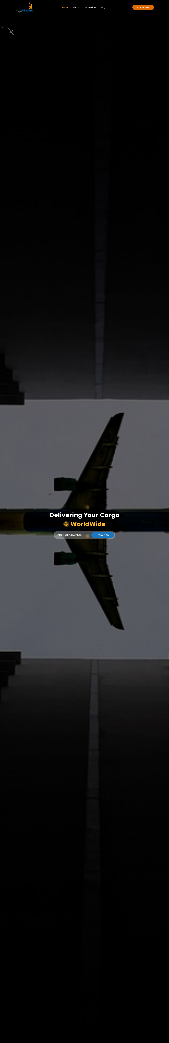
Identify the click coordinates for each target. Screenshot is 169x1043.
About (76, 7)
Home (65, 7)
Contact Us (143, 7)
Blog (103, 7)
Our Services (90, 7)
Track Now (102, 535)
